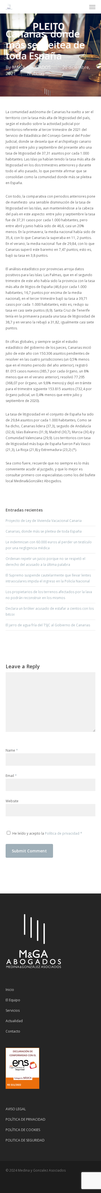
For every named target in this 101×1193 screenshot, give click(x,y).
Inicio (10, 989)
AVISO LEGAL (16, 1109)
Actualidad (14, 1020)
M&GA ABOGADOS (31, 67)
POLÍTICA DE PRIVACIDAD (25, 1119)
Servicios (13, 1010)
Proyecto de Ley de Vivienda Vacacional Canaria (44, 520)
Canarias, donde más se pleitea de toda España (44, 531)
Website (12, 801)
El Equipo (13, 1000)
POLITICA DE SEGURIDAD (25, 1140)
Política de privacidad (62, 833)
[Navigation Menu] (92, 7)
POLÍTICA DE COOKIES (23, 1129)
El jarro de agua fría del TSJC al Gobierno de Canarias (48, 625)
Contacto (13, 1031)
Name (12, 750)
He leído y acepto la (47, 833)
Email (11, 775)
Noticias (35, 73)
